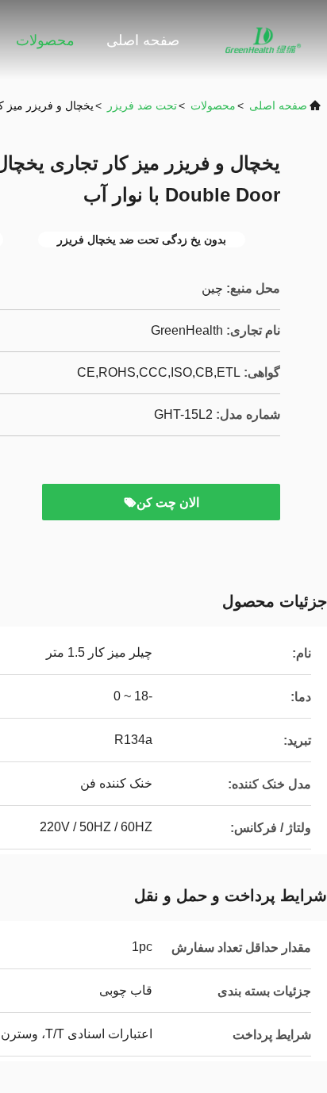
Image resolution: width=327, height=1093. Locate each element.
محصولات (45, 40)
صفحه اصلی (142, 40)
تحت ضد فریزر (142, 105)
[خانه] (263, 39)
